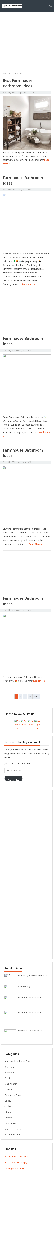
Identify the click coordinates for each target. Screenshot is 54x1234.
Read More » (28, 284)
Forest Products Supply (15, 1162)
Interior (8, 1112)
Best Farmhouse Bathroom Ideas (17, 83)
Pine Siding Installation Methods (32, 975)
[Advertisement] (27, 41)
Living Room (10, 1123)
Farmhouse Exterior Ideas (30, 1030)
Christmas (9, 1078)
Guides (7, 1106)
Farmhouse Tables (13, 1095)
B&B (14, 92)
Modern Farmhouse (14, 1129)
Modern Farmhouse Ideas (30, 997)
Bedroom (9, 1072)
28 (30, 696)
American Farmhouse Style (17, 1061)
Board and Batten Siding (16, 1156)
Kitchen (8, 1117)
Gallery (7, 1100)
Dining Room (10, 1083)
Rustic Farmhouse (13, 1134)
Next (36, 696)
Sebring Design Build (14, 1168)
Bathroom (9, 1066)
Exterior (8, 1089)
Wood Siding (24, 986)
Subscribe (13, 780)
